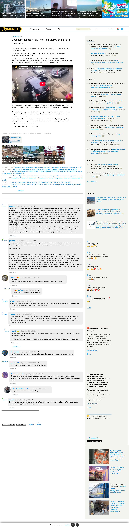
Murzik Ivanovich (17, 374)
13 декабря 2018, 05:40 (25, 290)
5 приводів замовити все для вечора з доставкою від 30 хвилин (107, 108)
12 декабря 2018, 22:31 (24, 301)
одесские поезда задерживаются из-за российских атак (107, 61)
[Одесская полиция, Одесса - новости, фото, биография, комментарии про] (5, 143)
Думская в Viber (94, 438)
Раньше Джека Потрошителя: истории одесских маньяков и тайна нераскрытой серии (40, 182)
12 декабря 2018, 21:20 (24, 206)
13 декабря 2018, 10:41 (28, 352)
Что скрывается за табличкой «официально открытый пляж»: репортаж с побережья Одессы (111, 199)
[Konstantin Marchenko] (7, 392)
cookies (67, 525)
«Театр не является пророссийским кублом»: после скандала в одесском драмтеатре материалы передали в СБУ (109, 212)
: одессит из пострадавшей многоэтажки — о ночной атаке (104, 143)
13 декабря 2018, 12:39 (38, 389)
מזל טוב (20, 290)
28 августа (90, 40)
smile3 (14, 331)
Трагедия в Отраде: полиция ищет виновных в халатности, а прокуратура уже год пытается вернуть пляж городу (12, 160)
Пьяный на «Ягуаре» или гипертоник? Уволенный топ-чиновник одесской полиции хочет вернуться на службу (42, 179)
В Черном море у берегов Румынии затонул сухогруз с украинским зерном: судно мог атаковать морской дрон (117, 455)
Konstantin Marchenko (21, 389)
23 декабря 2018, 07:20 (23, 400)
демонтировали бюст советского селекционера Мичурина (107, 102)
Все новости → (92, 182)
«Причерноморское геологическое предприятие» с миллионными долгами (105, 167)
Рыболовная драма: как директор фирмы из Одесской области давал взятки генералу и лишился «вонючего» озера (89, 14)
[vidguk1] (5, 281)
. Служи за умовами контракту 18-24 (105, 54)
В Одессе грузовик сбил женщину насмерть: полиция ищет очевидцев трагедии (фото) (32, 160)
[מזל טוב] (7, 289)
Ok (73, 525)
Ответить (12, 236)
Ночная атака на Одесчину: (101, 149)
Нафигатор (15, 352)
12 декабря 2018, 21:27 (24, 241)
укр (97, 29)
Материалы (34, 29)
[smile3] (6, 331)
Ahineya (13, 363)
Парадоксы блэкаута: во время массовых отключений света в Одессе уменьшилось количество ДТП (48, 167)
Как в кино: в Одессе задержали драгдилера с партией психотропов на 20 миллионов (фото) (45, 169)
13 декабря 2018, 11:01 (28, 363)
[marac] (4, 400)
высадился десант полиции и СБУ (108, 176)
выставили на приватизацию (108, 164)
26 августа (90, 160)
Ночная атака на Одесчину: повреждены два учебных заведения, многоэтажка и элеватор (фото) (12, 15)
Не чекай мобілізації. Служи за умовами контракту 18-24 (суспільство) (117, 470)
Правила (31, 424)
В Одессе (94, 68)
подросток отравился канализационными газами (101, 86)
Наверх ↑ (21, 191)
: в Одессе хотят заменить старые (104, 119)
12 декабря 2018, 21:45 (28, 277)
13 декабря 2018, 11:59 (32, 374)
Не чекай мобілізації (98, 53)
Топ (59, 29)
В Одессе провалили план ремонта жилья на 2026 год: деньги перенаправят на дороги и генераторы (117, 506)
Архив (48, 29)
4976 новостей (13, 140)
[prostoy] (4, 206)
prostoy (12, 206)
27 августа (90, 79)
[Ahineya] (5, 362)
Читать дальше (92, 350)
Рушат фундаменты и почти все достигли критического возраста (105, 117)
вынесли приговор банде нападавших (107, 128)
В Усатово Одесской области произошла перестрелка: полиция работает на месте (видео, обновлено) (46, 176)
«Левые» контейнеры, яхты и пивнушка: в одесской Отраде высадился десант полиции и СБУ (36, 15)
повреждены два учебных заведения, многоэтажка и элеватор (108, 151)
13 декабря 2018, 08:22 (28, 331)
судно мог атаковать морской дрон (105, 47)
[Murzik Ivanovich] (5, 378)
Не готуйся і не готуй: (98, 108)
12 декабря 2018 (16, 36)
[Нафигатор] (5, 356)
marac (11, 400)
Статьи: (90, 193)
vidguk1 (13, 277)
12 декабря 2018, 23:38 (24, 314)
